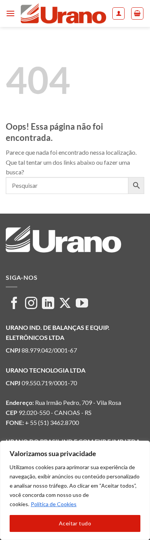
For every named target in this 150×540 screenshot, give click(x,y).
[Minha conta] (118, 13)
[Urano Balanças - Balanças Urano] (63, 13)
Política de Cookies (54, 504)
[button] (10, 13)
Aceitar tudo (75, 523)
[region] (75, 490)
